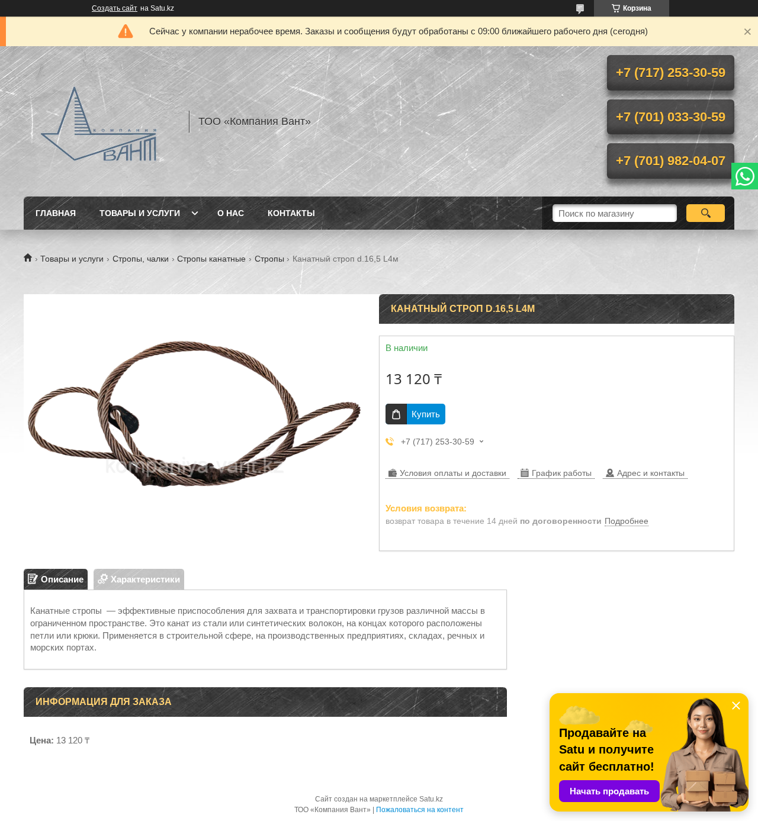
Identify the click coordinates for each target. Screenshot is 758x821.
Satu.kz (431, 799)
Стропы (269, 258)
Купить (426, 414)
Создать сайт (114, 8)
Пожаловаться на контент (420, 810)
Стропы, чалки (141, 258)
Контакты (291, 213)
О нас (230, 213)
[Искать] (705, 213)
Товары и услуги (139, 213)
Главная (56, 213)
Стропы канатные (211, 258)
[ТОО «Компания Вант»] (101, 121)
